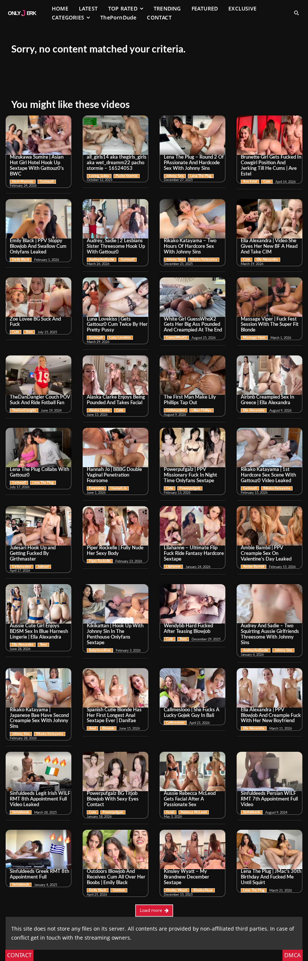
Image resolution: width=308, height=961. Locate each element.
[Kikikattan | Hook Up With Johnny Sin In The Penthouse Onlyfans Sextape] (115, 604)
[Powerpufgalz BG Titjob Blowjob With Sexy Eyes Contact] (115, 771)
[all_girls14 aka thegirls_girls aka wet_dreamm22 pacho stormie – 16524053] (115, 135)
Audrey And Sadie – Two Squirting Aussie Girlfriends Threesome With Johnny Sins (270, 634)
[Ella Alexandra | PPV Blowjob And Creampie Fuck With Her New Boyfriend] (269, 688)
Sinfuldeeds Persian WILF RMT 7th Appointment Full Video (269, 799)
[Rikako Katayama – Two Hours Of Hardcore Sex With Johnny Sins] (192, 218)
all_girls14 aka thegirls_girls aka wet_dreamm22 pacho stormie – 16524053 (116, 163)
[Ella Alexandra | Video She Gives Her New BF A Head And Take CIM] (269, 218)
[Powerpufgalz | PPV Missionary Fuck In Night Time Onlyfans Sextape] (192, 447)
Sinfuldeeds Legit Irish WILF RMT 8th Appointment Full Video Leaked (40, 799)
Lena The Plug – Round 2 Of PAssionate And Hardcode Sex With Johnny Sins (194, 163)
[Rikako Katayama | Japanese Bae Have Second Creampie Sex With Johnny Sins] (38, 688)
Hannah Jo (118, 488)
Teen (29, 332)
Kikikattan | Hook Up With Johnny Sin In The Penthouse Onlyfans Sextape (115, 634)
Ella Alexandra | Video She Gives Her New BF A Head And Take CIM (269, 246)
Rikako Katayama (203, 259)
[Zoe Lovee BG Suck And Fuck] (38, 297)
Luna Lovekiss (120, 337)
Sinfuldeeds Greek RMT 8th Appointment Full (39, 874)
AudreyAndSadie (101, 259)
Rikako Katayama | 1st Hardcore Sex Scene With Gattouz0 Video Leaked (268, 475)
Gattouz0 (47, 181)
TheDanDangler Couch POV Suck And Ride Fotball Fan (40, 400)
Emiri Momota (22, 181)
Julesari (43, 566)
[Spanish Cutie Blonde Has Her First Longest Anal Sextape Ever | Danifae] (115, 688)
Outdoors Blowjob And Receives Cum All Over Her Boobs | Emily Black (116, 877)
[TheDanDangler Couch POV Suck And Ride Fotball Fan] (38, 375)
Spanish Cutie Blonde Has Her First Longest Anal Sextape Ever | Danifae (114, 716)
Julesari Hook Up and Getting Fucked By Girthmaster (33, 554)
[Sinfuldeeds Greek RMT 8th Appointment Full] (38, 849)
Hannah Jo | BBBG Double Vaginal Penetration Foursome (114, 475)
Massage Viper (254, 337)
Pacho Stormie (126, 176)
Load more (151, 910)
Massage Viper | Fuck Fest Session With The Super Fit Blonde (270, 325)
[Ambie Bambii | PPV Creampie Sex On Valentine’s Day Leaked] (269, 526)
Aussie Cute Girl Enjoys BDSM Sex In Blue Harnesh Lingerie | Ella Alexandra (39, 632)
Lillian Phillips (201, 410)
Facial (170, 812)
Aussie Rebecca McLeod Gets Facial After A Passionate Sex (190, 799)
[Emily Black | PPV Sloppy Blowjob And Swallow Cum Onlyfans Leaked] (38, 218)
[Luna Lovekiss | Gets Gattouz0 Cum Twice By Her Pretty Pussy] (115, 297)
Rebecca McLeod (194, 812)
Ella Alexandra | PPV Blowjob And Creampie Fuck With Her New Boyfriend (271, 716)
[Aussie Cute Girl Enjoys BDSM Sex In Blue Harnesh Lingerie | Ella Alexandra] (38, 604)
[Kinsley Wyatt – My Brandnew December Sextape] (192, 849)
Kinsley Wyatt (176, 890)
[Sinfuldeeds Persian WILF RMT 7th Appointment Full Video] (269, 771)
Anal (92, 728)
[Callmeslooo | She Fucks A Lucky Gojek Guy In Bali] (192, 688)
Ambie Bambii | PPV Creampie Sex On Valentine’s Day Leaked (266, 554)
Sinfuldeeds (20, 812)
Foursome (96, 488)
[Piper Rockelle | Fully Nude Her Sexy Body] (115, 526)
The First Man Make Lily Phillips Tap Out (190, 400)
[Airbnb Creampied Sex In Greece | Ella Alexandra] (269, 375)
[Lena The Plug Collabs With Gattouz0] (38, 447)
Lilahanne (173, 566)
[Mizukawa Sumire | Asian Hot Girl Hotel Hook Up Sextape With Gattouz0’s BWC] (38, 135)
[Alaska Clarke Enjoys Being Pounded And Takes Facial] (115, 375)
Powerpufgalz (190, 488)
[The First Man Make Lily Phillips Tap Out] (192, 375)
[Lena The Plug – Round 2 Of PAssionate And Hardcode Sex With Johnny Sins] (192, 135)
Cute (266, 181)
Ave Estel (250, 181)
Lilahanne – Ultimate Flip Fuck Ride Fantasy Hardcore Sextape (194, 554)
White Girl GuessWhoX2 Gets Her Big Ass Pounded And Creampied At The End (193, 325)
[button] (296, 12)
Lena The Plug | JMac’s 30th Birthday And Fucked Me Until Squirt (271, 877)
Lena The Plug (200, 176)
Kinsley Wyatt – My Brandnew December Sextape (186, 877)
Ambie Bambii (253, 566)
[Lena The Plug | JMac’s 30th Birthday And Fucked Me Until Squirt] (269, 849)
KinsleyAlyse (203, 890)
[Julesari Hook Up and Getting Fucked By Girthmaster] (38, 526)
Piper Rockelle (99, 561)
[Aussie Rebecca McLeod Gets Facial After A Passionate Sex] (192, 771)
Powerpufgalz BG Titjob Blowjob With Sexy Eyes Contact (113, 799)
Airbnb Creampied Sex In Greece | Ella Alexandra (267, 400)
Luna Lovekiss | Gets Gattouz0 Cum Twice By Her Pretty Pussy (117, 325)
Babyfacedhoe (100, 650)
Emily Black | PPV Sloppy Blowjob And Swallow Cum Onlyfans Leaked (38, 246)
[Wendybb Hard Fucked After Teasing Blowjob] (192, 604)
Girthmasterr (175, 410)
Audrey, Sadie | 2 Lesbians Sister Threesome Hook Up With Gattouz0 (116, 246)
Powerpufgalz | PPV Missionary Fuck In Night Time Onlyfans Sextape (190, 475)
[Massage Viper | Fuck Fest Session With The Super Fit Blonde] (269, 297)
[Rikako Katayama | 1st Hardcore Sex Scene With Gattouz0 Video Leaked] (269, 447)
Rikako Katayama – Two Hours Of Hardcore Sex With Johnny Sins (190, 246)
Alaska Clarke (99, 410)
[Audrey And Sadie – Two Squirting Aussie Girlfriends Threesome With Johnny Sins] (269, 604)
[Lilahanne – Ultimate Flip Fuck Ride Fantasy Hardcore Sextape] (192, 526)
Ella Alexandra (267, 259)
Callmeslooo (175, 722)
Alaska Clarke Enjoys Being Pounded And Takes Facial (116, 400)
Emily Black (20, 259)
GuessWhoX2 (176, 337)
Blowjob (108, 728)
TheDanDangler (24, 410)
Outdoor (119, 890)
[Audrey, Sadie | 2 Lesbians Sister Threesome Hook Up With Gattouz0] (115, 218)
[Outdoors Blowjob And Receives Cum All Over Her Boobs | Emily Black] (115, 849)
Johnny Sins (175, 176)
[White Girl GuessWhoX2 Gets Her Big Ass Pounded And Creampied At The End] (192, 297)
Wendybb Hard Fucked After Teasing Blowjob (188, 629)
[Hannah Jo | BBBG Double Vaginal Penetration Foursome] (115, 447)
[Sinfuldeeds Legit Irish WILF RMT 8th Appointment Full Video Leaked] (38, 771)
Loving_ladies (99, 176)
